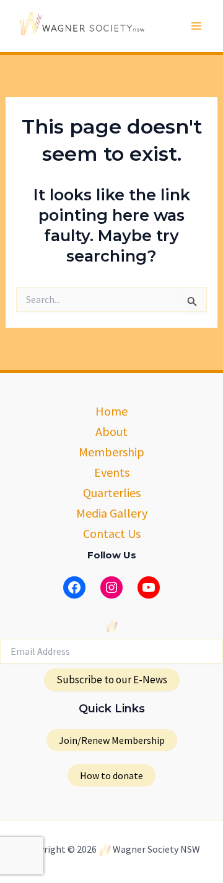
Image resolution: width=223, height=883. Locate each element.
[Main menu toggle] (197, 26)
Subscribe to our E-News (111, 679)
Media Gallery (111, 513)
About (111, 431)
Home (111, 411)
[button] (111, 740)
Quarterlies (112, 492)
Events (111, 472)
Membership (111, 451)
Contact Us (112, 533)
